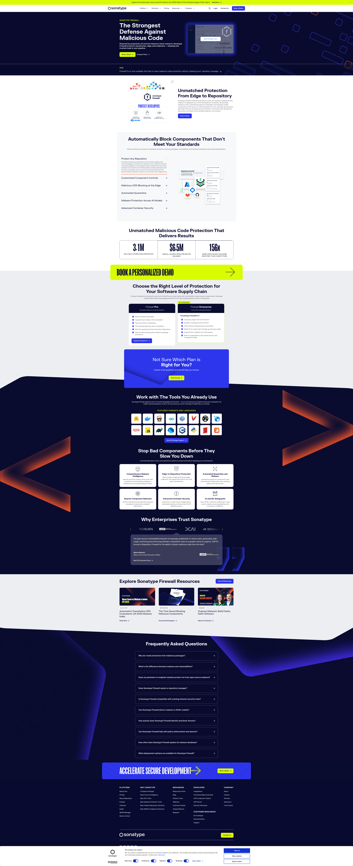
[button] (130, 530)
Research (176, 813)
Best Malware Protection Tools (151, 802)
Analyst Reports (178, 809)
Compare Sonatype (147, 791)
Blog (174, 795)
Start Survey (175, 378)
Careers (226, 795)
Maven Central (125, 816)
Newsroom (227, 802)
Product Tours (178, 798)
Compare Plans (142, 54)
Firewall (122, 802)
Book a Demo (126, 54)
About (226, 791)
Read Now (215, 2)
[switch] (153, 860)
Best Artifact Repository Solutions (152, 805)
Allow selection (237, 856)
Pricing (166, 8)
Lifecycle (123, 805)
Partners (227, 798)
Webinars (176, 802)
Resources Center (179, 791)
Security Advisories (200, 805)
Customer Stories (179, 805)
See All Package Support (175, 440)
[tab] (144, 165)
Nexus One (123, 791)
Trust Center (228, 805)
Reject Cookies (237, 861)
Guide (122, 809)
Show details (196, 861)
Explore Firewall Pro (141, 341)
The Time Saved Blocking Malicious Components (172, 612)
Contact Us (227, 835)
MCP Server (198, 802)
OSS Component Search (202, 798)
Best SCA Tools (145, 798)
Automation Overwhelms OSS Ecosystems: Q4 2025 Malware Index (136, 614)
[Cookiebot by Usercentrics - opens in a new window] (113, 862)
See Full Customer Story (142, 560)
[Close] (350, 2)
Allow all (237, 850)
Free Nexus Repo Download (203, 795)
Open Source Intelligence (149, 795)
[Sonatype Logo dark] (117, 9)
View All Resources (224, 581)
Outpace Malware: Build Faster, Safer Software (214, 612)
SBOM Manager (125, 813)
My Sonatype (198, 816)
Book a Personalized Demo (145, 272)
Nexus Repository (126, 798)
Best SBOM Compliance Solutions (152, 809)
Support (196, 823)
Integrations (198, 791)
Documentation (199, 819)
